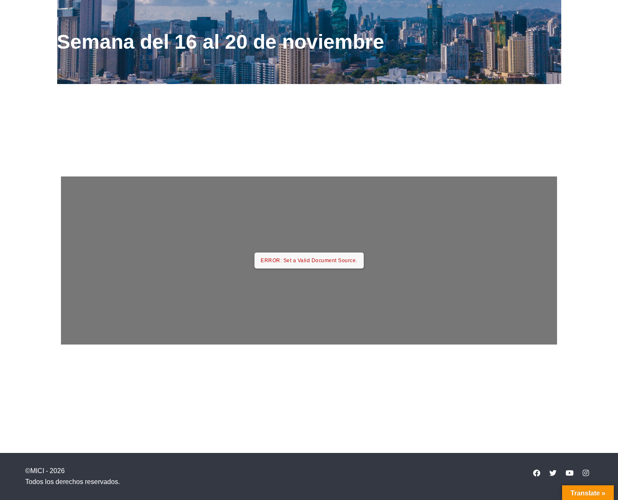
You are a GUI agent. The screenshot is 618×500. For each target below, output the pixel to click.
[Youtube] (569, 473)
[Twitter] (553, 473)
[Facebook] (536, 473)
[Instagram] (585, 473)
